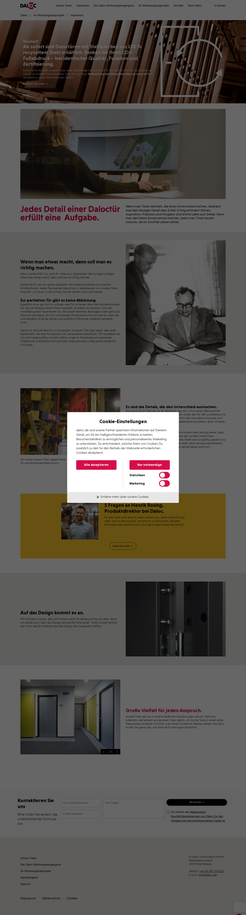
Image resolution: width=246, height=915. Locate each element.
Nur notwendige (149, 465)
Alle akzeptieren (96, 465)
